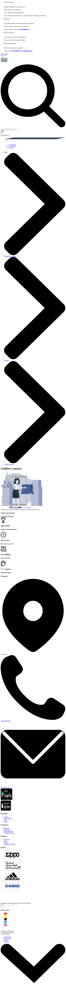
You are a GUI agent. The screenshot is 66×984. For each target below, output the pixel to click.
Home (5, 152)
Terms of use (7, 938)
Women (6, 842)
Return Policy (8, 937)
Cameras (6, 360)
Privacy (6, 940)
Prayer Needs (7, 818)
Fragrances (7, 829)
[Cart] (2, 131)
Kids (5, 820)
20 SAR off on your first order (22, 903)
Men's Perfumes (8, 831)
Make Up (6, 828)
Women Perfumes (9, 833)
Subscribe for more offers (7, 903)
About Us (6, 941)
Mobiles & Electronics (10, 256)
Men (5, 841)
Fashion (6, 817)
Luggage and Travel (9, 844)
